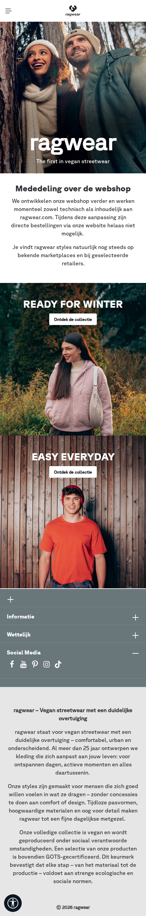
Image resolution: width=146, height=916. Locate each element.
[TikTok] (58, 666)
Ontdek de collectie (73, 319)
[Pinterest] (35, 666)
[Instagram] (47, 666)
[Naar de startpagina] (73, 10)
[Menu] (8, 11)
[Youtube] (24, 666)
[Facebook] (12, 666)
